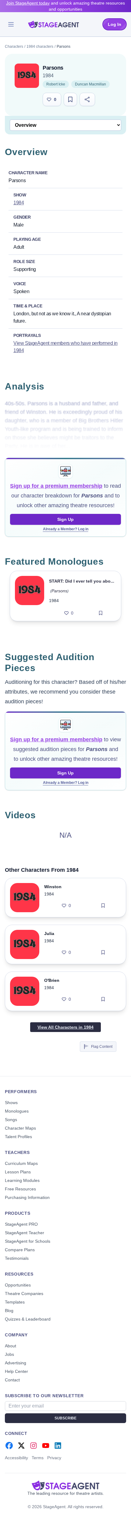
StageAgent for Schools (27, 1241)
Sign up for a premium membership (56, 486)
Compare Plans (20, 1249)
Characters (14, 46)
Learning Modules (22, 1180)
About (10, 1345)
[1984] (27, 76)
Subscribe (65, 1418)
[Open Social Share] (87, 99)
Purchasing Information (27, 1197)
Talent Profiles (18, 1136)
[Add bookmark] (100, 613)
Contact (12, 1379)
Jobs (9, 1354)
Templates (15, 1302)
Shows (11, 1102)
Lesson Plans (18, 1171)
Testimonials (17, 1258)
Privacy (54, 1457)
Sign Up (65, 519)
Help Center (16, 1371)
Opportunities (18, 1285)
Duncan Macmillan (90, 84)
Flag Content (101, 1046)
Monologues (17, 1111)
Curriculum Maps (21, 1163)
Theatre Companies (24, 1293)
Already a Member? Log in (65, 529)
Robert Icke (55, 84)
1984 (48, 75)
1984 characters (40, 46)
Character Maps (20, 1128)
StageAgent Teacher (24, 1232)
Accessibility (16, 1457)
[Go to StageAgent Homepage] (65, 1485)
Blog (9, 1310)
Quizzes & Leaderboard (28, 1319)
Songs (11, 1119)
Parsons (59, 590)
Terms (38, 1457)
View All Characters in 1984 (65, 1027)
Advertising (15, 1362)
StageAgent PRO (21, 1224)
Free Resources (20, 1188)
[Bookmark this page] (70, 99)
